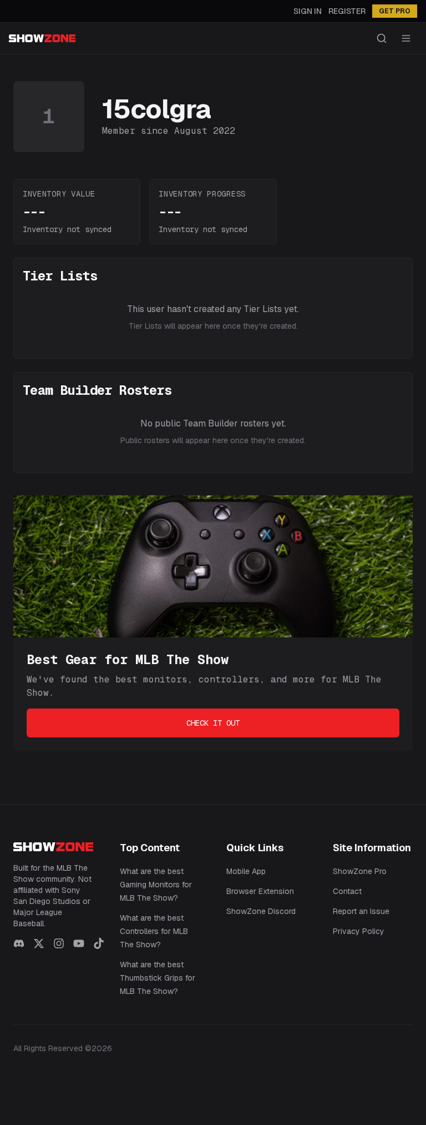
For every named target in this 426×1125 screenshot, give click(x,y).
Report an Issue (361, 911)
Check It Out (213, 723)
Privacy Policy (358, 931)
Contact (347, 891)
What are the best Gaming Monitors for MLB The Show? (156, 884)
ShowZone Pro (360, 871)
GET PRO (394, 11)
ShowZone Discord (261, 911)
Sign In (307, 11)
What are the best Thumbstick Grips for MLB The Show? (157, 978)
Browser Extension (260, 891)
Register (347, 11)
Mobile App (246, 871)
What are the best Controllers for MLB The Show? (154, 931)
